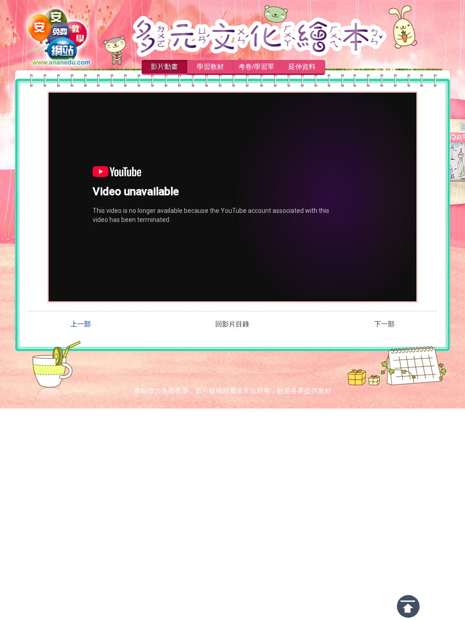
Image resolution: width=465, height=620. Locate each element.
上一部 (80, 324)
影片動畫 (164, 66)
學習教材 (210, 66)
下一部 (384, 324)
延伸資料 (302, 66)
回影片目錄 (232, 324)
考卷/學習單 (256, 66)
